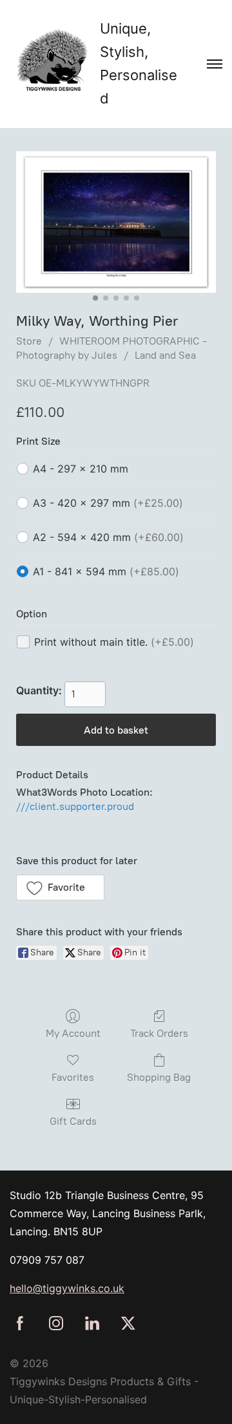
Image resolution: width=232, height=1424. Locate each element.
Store (29, 341)
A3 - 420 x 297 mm (108, 502)
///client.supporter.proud (75, 806)
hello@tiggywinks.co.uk (67, 1288)
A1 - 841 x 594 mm (106, 571)
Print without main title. (114, 641)
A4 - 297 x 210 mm (80, 468)
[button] (60, 887)
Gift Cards (73, 1121)
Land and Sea (165, 355)
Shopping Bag (159, 1077)
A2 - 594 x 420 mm (108, 537)
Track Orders (159, 1033)
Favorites (73, 1077)
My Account (73, 1033)
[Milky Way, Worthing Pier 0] (116, 222)
